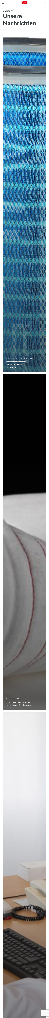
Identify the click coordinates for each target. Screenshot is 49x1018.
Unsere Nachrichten (26, 358)
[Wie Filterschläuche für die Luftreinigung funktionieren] (24, 542)
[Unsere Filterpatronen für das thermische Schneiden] (24, 204)
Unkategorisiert (12, 358)
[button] (3, 3)
